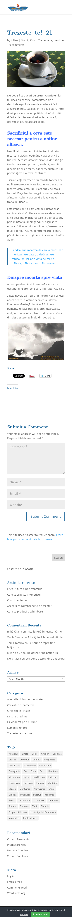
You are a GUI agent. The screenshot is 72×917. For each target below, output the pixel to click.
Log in (11, 876)
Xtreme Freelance (18, 856)
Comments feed (17, 887)
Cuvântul (24, 759)
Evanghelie (14, 771)
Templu (45, 806)
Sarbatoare (24, 800)
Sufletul (12, 806)
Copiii (34, 753)
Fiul (25, 771)
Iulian (14, 40)
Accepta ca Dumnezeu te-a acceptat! (29, 606)
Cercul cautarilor (17, 600)
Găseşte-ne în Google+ (21, 569)
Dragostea (49, 759)
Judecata (52, 777)
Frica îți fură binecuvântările (24, 589)
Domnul (36, 759)
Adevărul (13, 753)
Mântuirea (25, 788)
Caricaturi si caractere (21, 705)
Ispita (26, 777)
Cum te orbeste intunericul (24, 594)
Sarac (12, 800)
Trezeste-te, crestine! (51, 40)
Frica (33, 771)
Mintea (12, 788)
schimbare (39, 800)
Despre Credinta (17, 716)
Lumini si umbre (17, 727)
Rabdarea (49, 794)
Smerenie (53, 800)
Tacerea (24, 806)
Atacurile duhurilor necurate (25, 699)
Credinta (57, 753)
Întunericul (14, 818)
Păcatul (37, 794)
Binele (25, 753)
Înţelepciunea (30, 818)
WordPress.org (16, 893)
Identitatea (14, 777)
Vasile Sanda (15, 637)
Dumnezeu (30, 765)
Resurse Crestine (17, 850)
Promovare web (16, 844)
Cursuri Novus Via (18, 839)
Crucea (12, 759)
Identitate (53, 771)
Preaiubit (25, 794)
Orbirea (13, 794)
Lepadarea (14, 783)
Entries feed (14, 882)
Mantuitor (53, 783)
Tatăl (34, 806)
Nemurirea (39, 788)
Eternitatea (45, 765)
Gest (42, 771)
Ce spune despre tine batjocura (38, 653)
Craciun (45, 753)
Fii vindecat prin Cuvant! (22, 722)
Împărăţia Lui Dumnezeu (43, 812)
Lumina (40, 783)
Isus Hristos (39, 777)
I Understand (40, 914)
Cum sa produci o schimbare (25, 611)
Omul (51, 788)
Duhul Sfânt (15, 765)
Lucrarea (28, 783)
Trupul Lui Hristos (18, 812)
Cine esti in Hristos (18, 710)
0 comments (17, 44)
